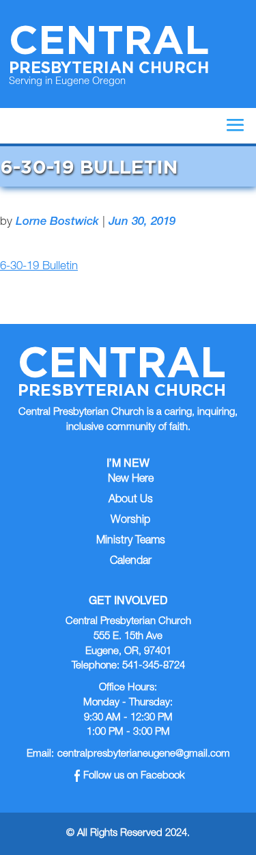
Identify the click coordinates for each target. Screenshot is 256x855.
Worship (130, 520)
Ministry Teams (130, 541)
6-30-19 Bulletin (39, 267)
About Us (131, 500)
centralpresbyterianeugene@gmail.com (143, 754)
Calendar (131, 561)
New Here (131, 479)
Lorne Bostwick (57, 222)
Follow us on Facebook (134, 776)
